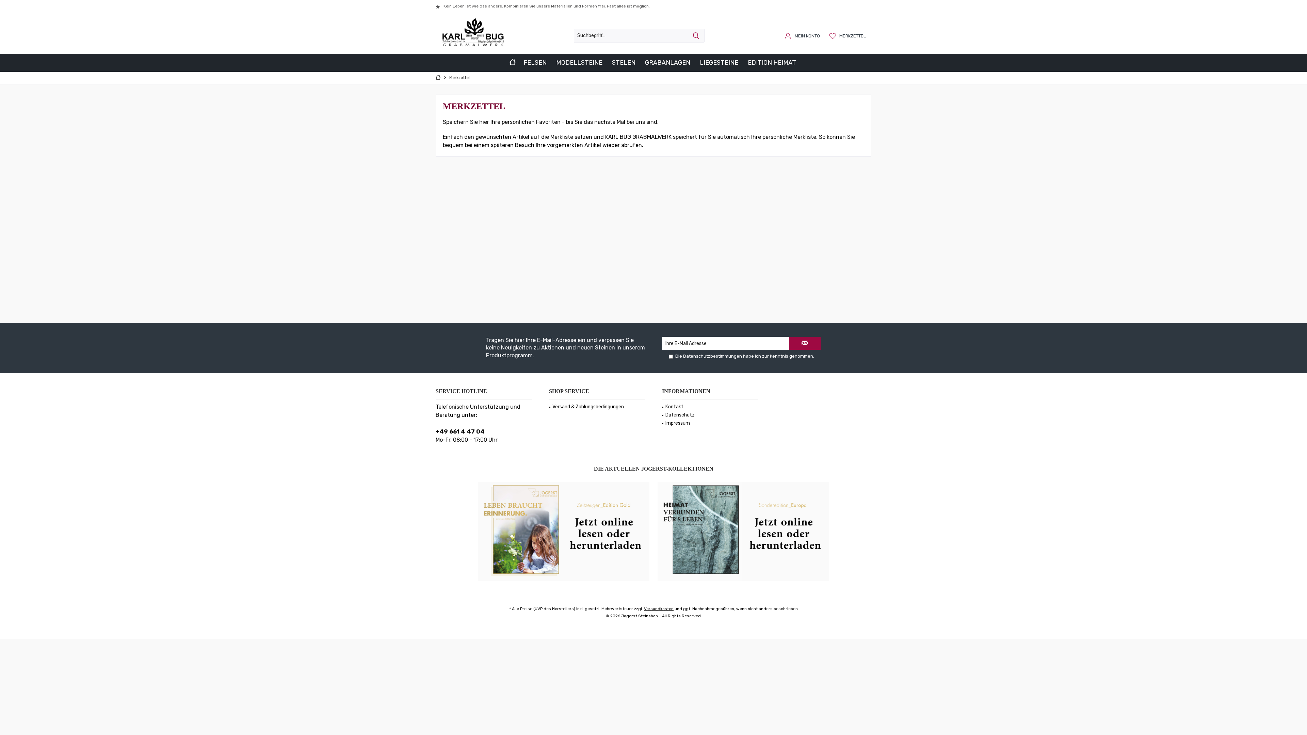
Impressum (677, 423)
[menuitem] (848, 36)
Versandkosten (659, 608)
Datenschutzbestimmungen (712, 356)
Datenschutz (680, 415)
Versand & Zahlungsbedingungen (588, 407)
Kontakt (674, 407)
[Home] (512, 63)
